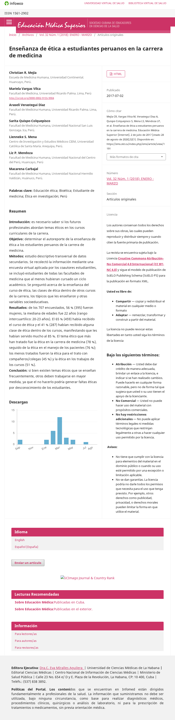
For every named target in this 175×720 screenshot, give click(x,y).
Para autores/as (25, 641)
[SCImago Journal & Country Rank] (87, 578)
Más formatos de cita (124, 157)
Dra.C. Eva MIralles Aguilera (62, 668)
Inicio (12, 35)
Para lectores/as (26, 634)
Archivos (28, 35)
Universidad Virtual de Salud (104, 3)
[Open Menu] (9, 22)
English (20, 540)
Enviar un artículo (28, 563)
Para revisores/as (26, 647)
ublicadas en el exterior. (74, 609)
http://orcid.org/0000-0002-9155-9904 (31, 98)
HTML (117, 74)
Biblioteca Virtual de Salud (147, 3)
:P (35, 609)
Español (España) (26, 547)
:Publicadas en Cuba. (50, 602)
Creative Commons (132, 258)
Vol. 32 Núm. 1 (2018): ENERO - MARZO (65, 35)
